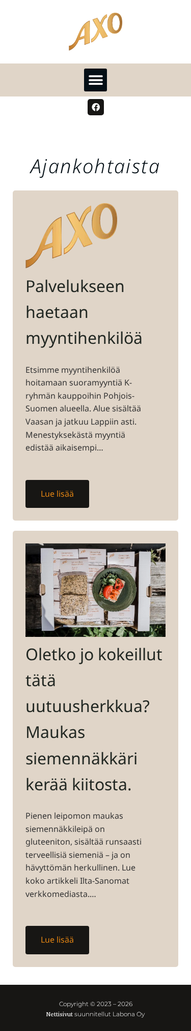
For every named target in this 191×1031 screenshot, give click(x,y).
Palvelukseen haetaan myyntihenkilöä (84, 311)
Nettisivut (59, 1014)
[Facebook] (96, 107)
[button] (95, 80)
